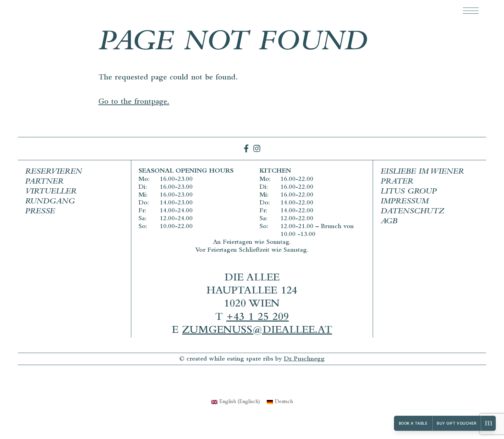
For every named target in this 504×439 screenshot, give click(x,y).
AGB (389, 222)
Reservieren (53, 172)
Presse (40, 212)
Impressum (405, 202)
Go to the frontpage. (133, 102)
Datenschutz (412, 212)
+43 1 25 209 (257, 318)
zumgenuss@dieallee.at (257, 331)
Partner (44, 182)
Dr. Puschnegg (304, 359)
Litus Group (408, 192)
